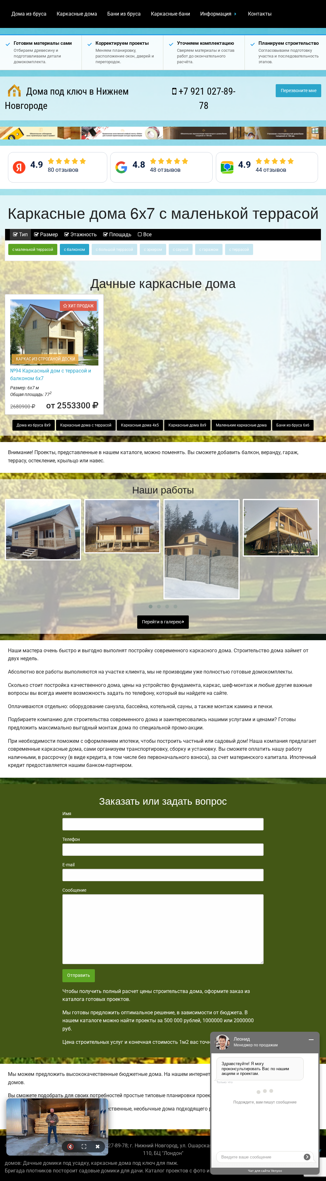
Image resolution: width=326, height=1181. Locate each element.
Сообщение (74, 890)
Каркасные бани (170, 14)
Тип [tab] (23, 235)
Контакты (260, 14)
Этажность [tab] (83, 235)
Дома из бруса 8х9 (34, 425)
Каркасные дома (77, 14)
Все (147, 235)
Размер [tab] (48, 235)
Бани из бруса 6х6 (292, 425)
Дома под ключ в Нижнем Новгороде (67, 98)
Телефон (71, 839)
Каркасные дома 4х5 (140, 425)
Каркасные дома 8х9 (187, 425)
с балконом (74, 249)
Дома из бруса (28, 14)
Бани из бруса (124, 14)
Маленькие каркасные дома (241, 425)
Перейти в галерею (162, 622)
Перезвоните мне (298, 90)
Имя (66, 813)
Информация (215, 14)
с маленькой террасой (32, 249)
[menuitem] (29, 14)
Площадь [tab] (119, 235)
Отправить (78, 975)
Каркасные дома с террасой (85, 425)
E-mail (68, 864)
